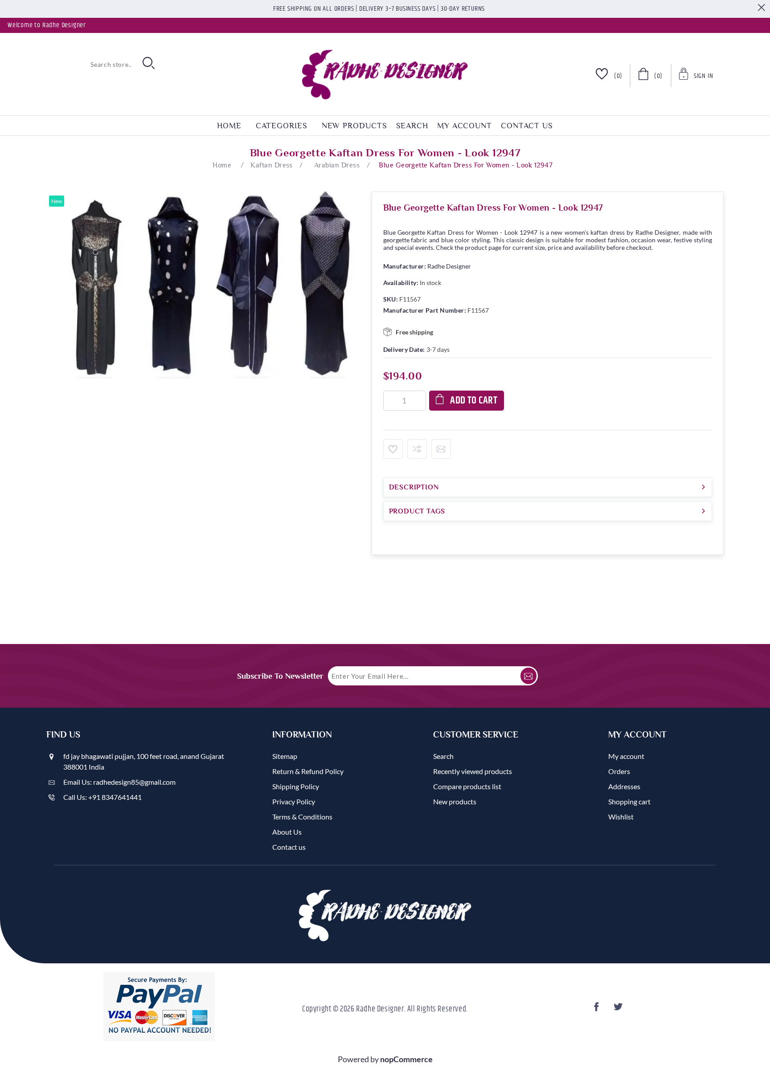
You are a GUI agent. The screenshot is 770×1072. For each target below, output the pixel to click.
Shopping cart (629, 801)
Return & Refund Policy (308, 771)
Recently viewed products (472, 771)
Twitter (619, 1009)
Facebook (598, 1009)
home (229, 125)
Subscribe (528, 675)
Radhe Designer (449, 266)
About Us (287, 831)
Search (412, 125)
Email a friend (441, 449)
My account (464, 125)
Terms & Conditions (302, 816)
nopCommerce (406, 1059)
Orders (619, 771)
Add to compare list (417, 449)
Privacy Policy (293, 801)
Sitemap (284, 756)
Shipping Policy (295, 786)
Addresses (624, 786)
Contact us (527, 125)
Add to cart (473, 400)
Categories (281, 125)
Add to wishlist (393, 449)
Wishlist (621, 816)
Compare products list (467, 786)
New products (354, 125)
